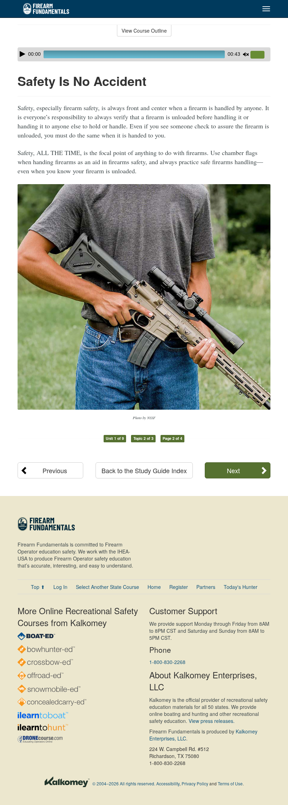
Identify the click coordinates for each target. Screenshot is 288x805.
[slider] (260, 55)
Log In (60, 586)
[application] (144, 54)
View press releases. (212, 720)
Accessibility (167, 783)
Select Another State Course (107, 586)
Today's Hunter (240, 586)
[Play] (22, 54)
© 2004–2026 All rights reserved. (123, 783)
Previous (54, 470)
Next (233, 470)
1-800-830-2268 (167, 661)
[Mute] (246, 54)
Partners (205, 586)
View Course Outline (144, 30)
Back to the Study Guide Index (144, 470)
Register (178, 586)
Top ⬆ (38, 586)
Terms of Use (230, 783)
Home (154, 586)
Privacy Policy (195, 783)
